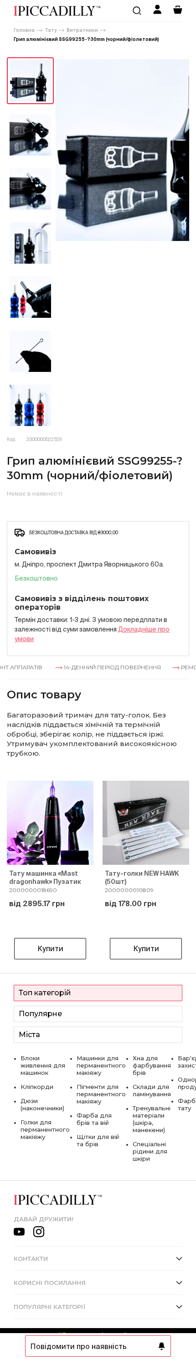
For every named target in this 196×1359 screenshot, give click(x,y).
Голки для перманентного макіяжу (45, 1129)
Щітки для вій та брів (98, 1140)
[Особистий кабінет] (157, 11)
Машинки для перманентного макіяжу (101, 1065)
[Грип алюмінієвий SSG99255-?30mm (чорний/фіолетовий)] (30, 80)
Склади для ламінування (152, 1090)
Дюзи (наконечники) (42, 1104)
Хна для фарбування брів (152, 1065)
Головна (24, 30)
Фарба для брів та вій (94, 1119)
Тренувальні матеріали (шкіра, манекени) (151, 1118)
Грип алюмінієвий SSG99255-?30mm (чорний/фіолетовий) (86, 39)
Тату (51, 30)
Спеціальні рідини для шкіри (150, 1151)
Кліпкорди (37, 1086)
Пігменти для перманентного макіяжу (101, 1094)
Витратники (82, 30)
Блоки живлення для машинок (43, 1065)
